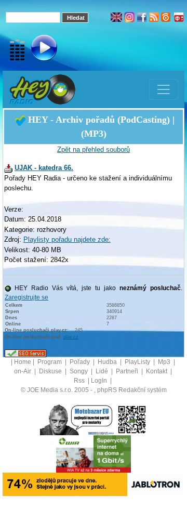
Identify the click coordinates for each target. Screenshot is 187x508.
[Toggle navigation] (163, 89)
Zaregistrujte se (26, 297)
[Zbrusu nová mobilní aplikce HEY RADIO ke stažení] (132, 419)
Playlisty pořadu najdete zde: (67, 239)
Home (22, 362)
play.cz (70, 337)
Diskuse (51, 371)
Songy (79, 371)
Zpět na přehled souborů (93, 149)
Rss (80, 380)
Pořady (80, 362)
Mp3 (165, 362)
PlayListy (138, 362)
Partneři (128, 371)
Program (50, 362)
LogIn (100, 380)
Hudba (108, 362)
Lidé (103, 371)
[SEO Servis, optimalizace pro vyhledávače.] (25, 353)
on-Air (23, 371)
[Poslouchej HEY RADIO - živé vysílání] (35, 49)
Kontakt (157, 371)
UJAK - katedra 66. (44, 168)
